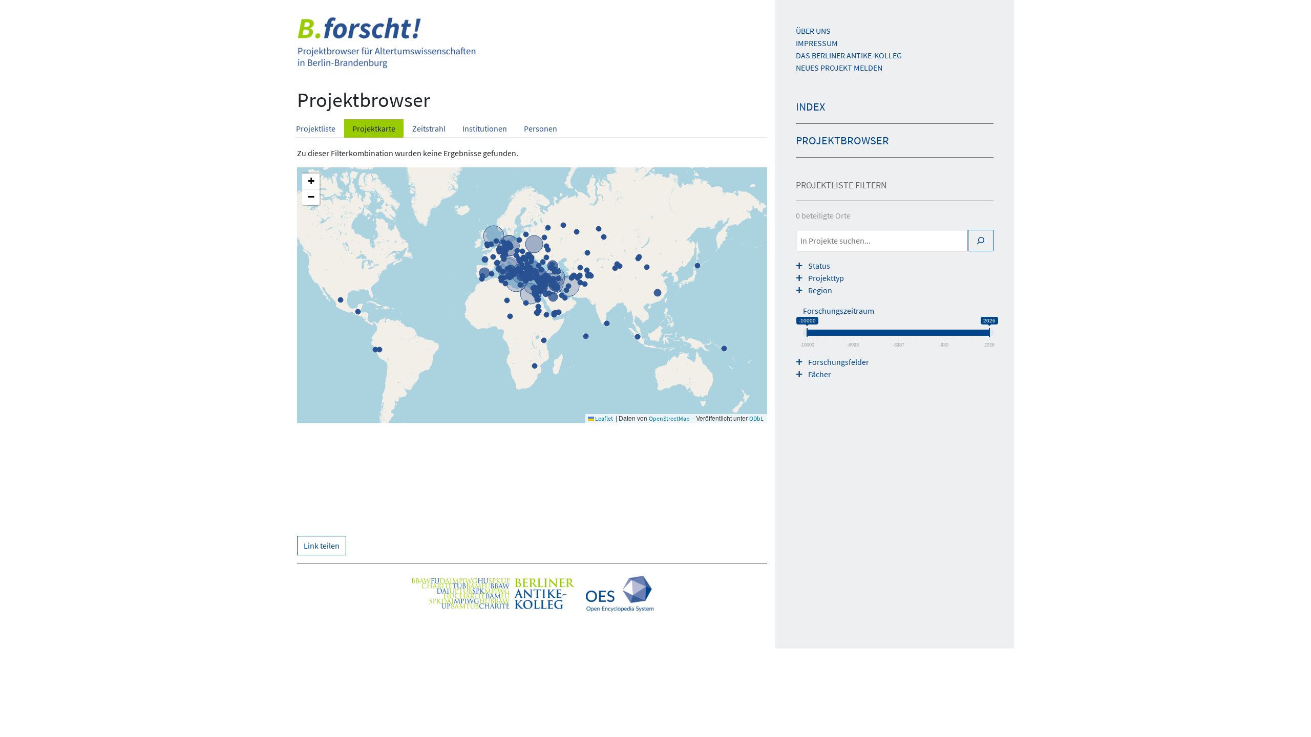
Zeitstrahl (429, 128)
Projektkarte (373, 128)
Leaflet (603, 418)
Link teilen (322, 545)
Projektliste (315, 128)
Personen (540, 128)
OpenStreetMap (669, 418)
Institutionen (484, 128)
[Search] (980, 240)
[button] (311, 181)
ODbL (756, 418)
